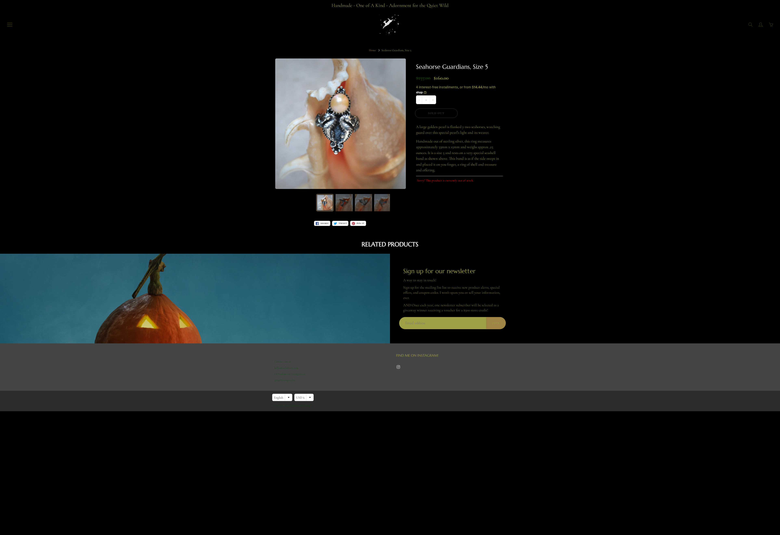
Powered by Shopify (302, 405)
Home (372, 50)
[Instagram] (398, 367)
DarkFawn (285, 405)
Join (496, 323)
